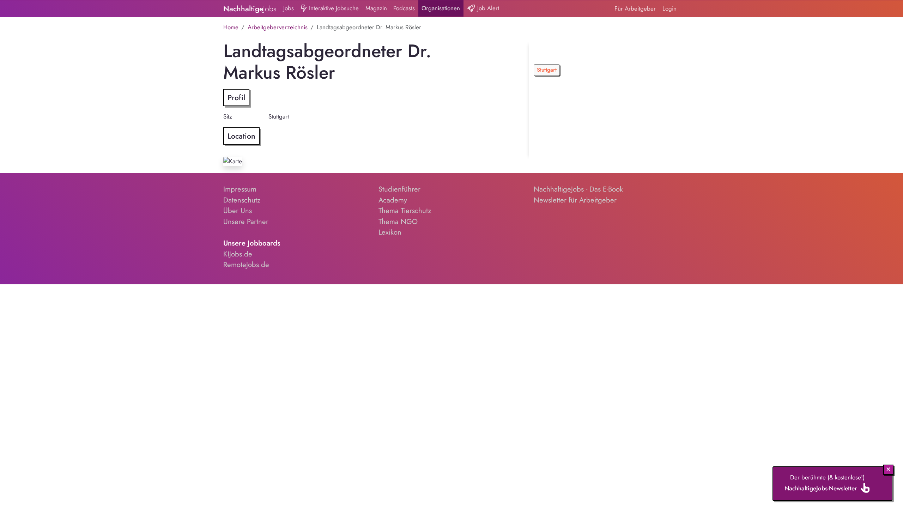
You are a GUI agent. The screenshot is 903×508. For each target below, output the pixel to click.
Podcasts (404, 8)
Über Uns (237, 210)
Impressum (239, 189)
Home (230, 27)
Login (669, 8)
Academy (392, 200)
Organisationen (441, 8)
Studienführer (399, 189)
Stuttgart (547, 70)
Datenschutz (241, 200)
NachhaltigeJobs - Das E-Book (578, 189)
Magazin (376, 8)
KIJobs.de (237, 254)
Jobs (288, 8)
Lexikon (389, 232)
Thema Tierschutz (404, 210)
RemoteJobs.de (246, 264)
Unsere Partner (245, 221)
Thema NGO (398, 221)
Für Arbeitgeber (635, 8)
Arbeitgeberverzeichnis (278, 27)
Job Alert (487, 8)
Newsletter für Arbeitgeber (575, 200)
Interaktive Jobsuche (333, 8)
